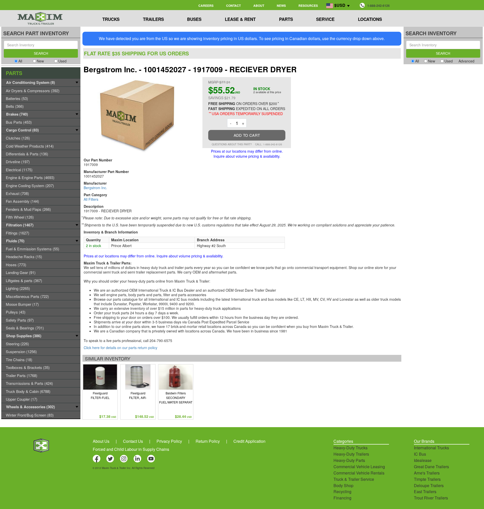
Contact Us (133, 441)
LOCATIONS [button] (370, 19)
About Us (101, 441)
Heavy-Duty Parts (349, 460)
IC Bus (420, 454)
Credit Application (249, 441)
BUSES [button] (194, 19)
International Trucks (431, 448)
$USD (339, 5)
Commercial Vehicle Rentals (359, 473)
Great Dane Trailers (431, 466)
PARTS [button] (286, 19)
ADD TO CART (247, 135)
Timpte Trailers (427, 479)
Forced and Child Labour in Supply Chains (131, 449)
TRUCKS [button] (110, 19)
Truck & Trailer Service (354, 479)
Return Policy (208, 441)
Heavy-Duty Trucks (351, 448)
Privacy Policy (169, 441)
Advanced (466, 60)
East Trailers (425, 491)
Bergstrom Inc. (95, 187)
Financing (342, 498)
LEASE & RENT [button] (240, 19)
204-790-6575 (160, 340)
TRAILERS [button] (153, 19)
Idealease (423, 460)
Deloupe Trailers (429, 485)
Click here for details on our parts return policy (120, 347)
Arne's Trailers (427, 473)
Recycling (342, 491)
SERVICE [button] (325, 19)
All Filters (91, 199)
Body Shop (343, 485)
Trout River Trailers (431, 498)
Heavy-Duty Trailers (351, 454)
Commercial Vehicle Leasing (359, 466)
